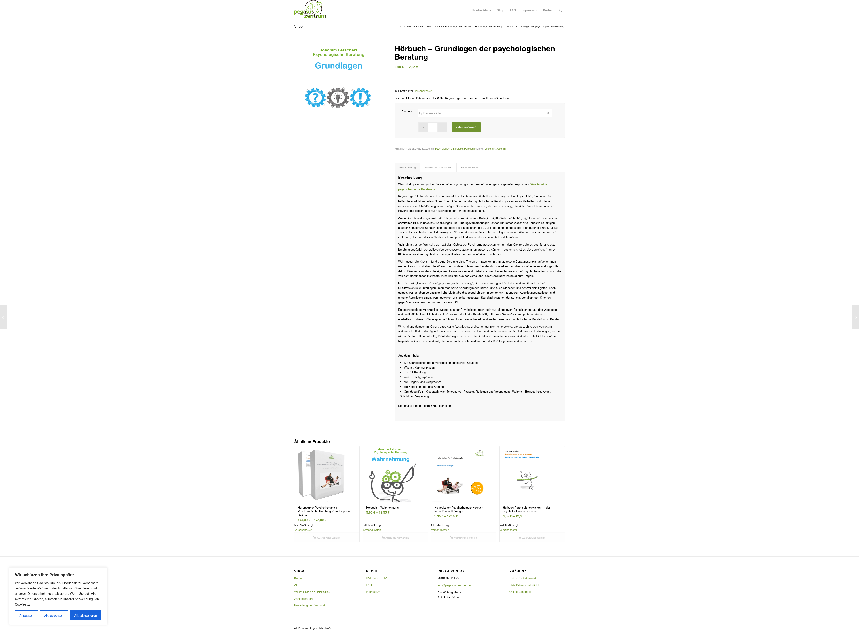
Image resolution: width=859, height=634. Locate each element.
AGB (297, 585)
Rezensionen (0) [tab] (470, 167)
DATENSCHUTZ (376, 578)
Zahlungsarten (303, 598)
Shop (298, 26)
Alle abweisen (54, 615)
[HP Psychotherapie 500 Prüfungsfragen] (3, 317)
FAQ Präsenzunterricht (524, 585)
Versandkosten (423, 91)
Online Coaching (520, 591)
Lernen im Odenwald (522, 578)
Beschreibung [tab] (407, 167)
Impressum (373, 591)
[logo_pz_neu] (311, 10)
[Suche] (560, 10)
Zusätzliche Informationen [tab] (438, 167)
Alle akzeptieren (85, 615)
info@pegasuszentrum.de (454, 585)
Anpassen (26, 615)
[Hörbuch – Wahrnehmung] (855, 317)
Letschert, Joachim (495, 148)
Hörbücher (470, 148)
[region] (58, 596)
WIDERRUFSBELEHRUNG (312, 591)
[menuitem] (482, 10)
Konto (298, 578)
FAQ (369, 585)
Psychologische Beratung (449, 148)
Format (407, 111)
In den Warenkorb (466, 127)
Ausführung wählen (328, 537)
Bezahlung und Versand (309, 605)
